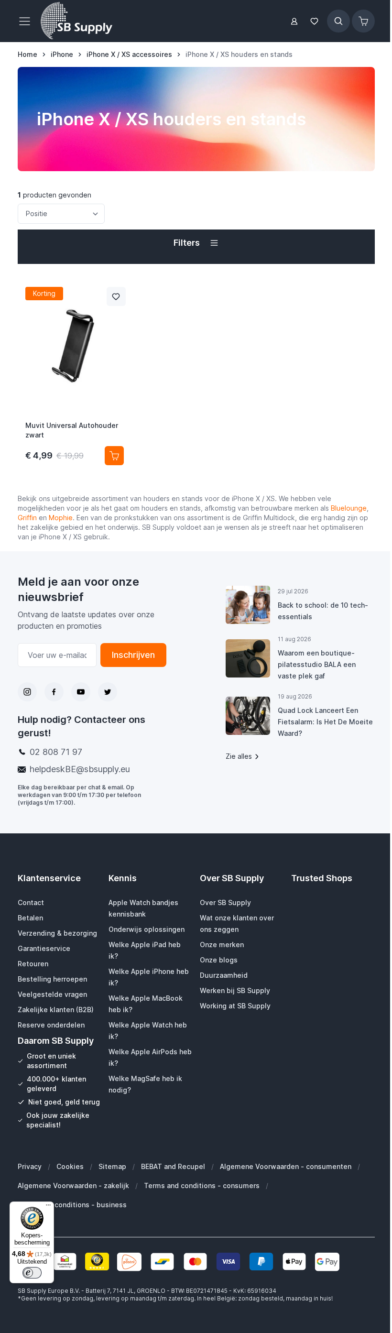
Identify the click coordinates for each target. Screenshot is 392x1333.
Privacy (30, 1166)
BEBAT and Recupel (173, 1166)
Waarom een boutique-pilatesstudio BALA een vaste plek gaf (317, 664)
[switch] (32, 1272)
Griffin (27, 518)
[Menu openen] (27, 21)
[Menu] (48, 1207)
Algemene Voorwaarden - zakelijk (73, 1185)
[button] (196, 242)
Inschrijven (133, 655)
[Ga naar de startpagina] (76, 21)
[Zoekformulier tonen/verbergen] (338, 21)
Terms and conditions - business (72, 1205)
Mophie (61, 518)
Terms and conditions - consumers (202, 1185)
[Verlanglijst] (314, 21)
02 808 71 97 (56, 752)
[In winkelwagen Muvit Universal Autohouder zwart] (114, 455)
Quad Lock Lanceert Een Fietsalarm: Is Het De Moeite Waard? (325, 721)
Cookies (70, 1166)
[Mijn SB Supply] (294, 21)
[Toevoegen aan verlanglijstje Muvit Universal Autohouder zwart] (116, 296)
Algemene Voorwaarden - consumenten (285, 1166)
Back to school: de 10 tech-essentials (323, 611)
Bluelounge (348, 508)
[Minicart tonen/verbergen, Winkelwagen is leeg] (363, 21)
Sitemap (112, 1166)
